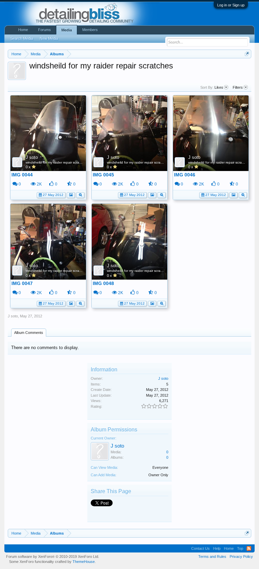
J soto (32, 157)
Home (23, 30)
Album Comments (28, 333)
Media (66, 30)
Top (240, 548)
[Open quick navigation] (247, 54)
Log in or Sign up (230, 5)
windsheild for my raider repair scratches (57, 162)
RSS (249, 548)
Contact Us (200, 548)
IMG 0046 (184, 174)
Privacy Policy (241, 556)
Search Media (21, 38)
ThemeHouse (84, 562)
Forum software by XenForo (52, 556)
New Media (49, 38)
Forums (44, 30)
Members (90, 30)
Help (217, 548)
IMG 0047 (22, 283)
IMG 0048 (103, 283)
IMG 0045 (103, 174)
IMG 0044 (22, 174)
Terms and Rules (212, 556)
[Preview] (80, 194)
